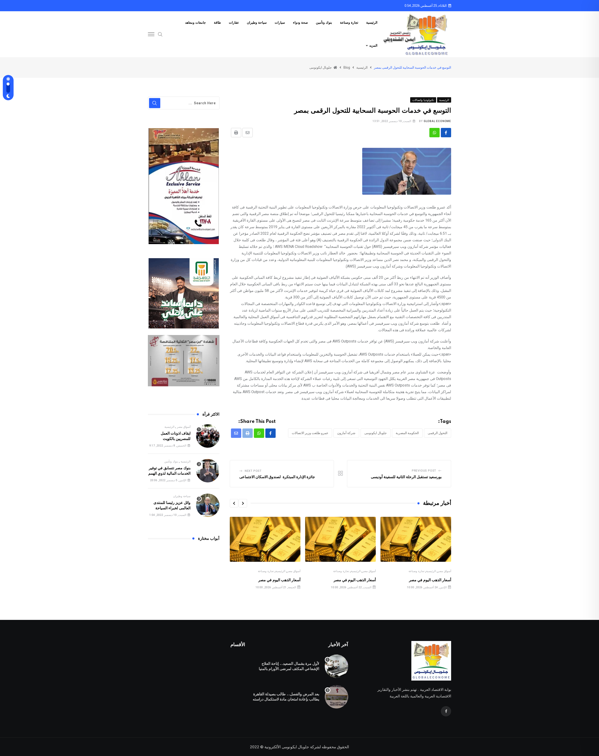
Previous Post (424, 470)
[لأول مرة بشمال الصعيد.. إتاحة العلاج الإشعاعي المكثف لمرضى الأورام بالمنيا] (336, 666)
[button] (243, 503)
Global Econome (437, 121)
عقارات (234, 23)
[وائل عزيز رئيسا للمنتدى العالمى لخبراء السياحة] (207, 505)
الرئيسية (371, 23)
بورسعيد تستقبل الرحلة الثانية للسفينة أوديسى (406, 477)
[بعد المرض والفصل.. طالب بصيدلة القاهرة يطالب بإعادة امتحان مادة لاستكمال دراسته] (336, 696)
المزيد (373, 46)
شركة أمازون (346, 433)
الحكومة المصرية (407, 433)
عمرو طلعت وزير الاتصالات (310, 433)
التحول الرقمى (437, 433)
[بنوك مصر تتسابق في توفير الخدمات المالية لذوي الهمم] (207, 470)
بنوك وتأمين (324, 23)
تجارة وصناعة (349, 23)
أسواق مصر (444, 571)
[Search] (160, 34)
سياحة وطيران (257, 23)
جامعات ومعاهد (195, 23)
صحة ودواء (300, 23)
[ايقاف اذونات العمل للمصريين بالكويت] (207, 436)
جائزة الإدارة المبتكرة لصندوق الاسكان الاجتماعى (277, 477)
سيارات (280, 23)
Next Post (253, 471)
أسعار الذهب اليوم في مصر (430, 580)
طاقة (217, 23)
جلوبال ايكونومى (375, 433)
